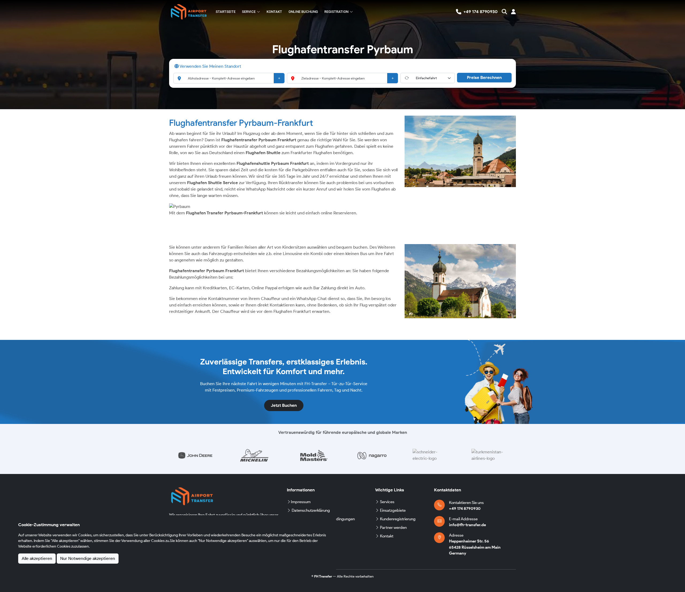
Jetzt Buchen (284, 405)
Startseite (225, 12)
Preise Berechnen (484, 77)
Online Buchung (303, 12)
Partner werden (393, 527)
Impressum (301, 501)
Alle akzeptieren (37, 558)
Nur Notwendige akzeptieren (87, 558)
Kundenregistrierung (398, 519)
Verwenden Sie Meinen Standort (210, 66)
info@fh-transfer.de (467, 524)
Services (387, 501)
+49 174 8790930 (465, 508)
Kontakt (274, 12)
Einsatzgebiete (393, 510)
